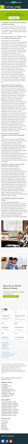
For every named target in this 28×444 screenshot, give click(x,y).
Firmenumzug (5, 344)
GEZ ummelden (5, 352)
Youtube (10, 439)
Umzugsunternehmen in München (9, 405)
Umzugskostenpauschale (7, 389)
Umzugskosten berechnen (7, 395)
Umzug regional (5, 400)
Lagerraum (4, 347)
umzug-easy (10, 6)
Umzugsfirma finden (6, 392)
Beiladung (4, 345)
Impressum (19, 378)
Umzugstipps (4, 384)
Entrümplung (4, 428)
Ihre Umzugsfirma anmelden (8, 378)
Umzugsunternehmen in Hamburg (9, 403)
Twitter (2, 439)
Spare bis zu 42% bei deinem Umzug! (12, 287)
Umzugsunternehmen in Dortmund (9, 412)
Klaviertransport (6, 349)
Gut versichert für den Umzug (9, 353)
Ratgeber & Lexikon (6, 382)
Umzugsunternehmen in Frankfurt (9, 406)
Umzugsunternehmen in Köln (8, 408)
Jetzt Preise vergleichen (11, 296)
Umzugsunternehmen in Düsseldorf (10, 409)
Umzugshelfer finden (6, 386)
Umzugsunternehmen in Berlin (8, 402)
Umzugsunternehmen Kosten (8, 390)
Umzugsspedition (5, 396)
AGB (9, 379)
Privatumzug (5, 342)
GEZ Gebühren (5, 357)
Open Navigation (2, 7)
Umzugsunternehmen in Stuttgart (9, 411)
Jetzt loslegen (14, 17)
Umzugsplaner (4, 387)
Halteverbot (4, 423)
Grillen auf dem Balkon (7, 355)
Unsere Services (5, 418)
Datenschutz (4, 379)
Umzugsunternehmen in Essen (8, 415)
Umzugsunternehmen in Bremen (9, 414)
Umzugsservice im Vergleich (8, 393)
